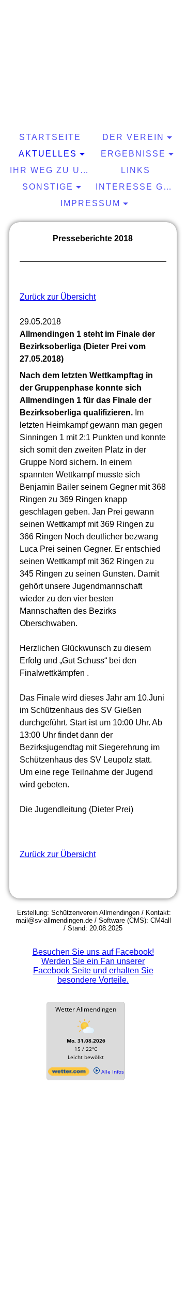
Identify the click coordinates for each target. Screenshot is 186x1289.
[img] (93, 44)
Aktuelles (48, 153)
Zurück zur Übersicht (58, 296)
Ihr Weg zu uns (51, 170)
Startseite (50, 137)
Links (135, 170)
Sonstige (47, 186)
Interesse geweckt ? (137, 186)
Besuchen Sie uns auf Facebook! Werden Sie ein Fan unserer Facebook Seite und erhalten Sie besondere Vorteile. (93, 966)
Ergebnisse (133, 153)
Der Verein (133, 137)
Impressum (90, 203)
